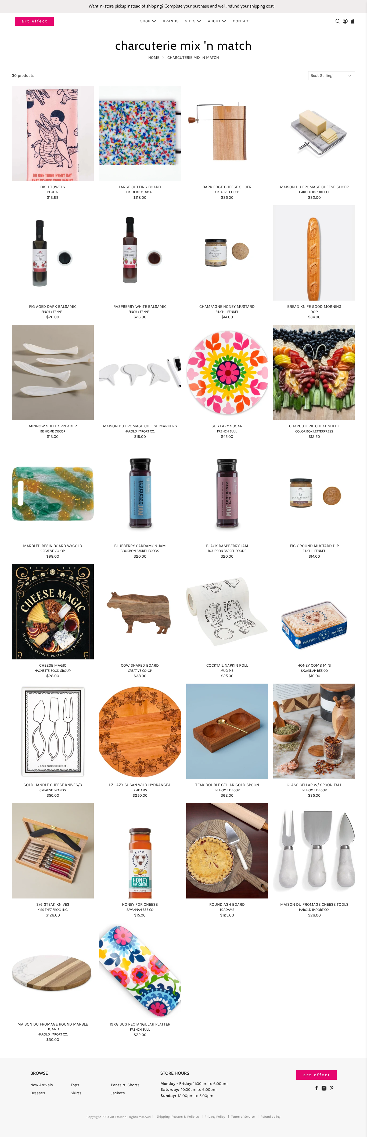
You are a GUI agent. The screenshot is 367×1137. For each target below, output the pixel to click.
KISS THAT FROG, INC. (53, 910)
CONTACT (241, 21)
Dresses (37, 1093)
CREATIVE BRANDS (52, 790)
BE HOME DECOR (52, 431)
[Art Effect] (34, 21)
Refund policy (270, 1116)
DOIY (314, 312)
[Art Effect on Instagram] (325, 1089)
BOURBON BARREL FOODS (140, 551)
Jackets (118, 1093)
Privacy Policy (215, 1116)
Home (153, 58)
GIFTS (190, 21)
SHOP (145, 21)
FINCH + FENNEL (52, 312)
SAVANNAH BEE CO (314, 671)
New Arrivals (41, 1084)
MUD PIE (227, 671)
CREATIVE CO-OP (227, 192)
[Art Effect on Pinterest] (333, 1089)
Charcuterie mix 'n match (193, 58)
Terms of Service (243, 1116)
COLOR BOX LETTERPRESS (314, 431)
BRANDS (171, 21)
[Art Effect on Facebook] (318, 1089)
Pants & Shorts (125, 1084)
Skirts (76, 1093)
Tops (75, 1084)
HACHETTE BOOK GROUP (53, 671)
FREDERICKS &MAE (139, 192)
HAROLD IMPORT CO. (314, 192)
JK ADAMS (140, 790)
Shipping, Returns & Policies (177, 1116)
